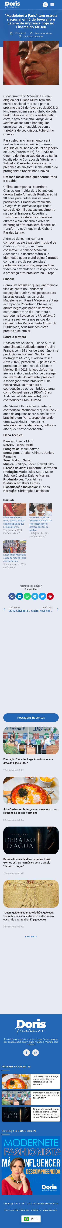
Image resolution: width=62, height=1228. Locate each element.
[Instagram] (35, 1052)
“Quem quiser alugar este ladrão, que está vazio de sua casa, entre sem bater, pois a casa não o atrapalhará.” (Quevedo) (28, 916)
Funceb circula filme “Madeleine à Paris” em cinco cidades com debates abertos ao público (40, 523)
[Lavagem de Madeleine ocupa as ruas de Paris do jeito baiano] (14, 546)
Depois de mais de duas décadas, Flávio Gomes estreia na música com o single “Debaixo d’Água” (27, 862)
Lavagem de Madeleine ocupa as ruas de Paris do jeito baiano (14, 557)
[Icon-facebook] (26, 1052)
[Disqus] (31, 663)
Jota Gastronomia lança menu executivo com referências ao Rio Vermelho (45, 1080)
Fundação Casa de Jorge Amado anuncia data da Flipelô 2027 (46, 1095)
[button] (45, 5)
